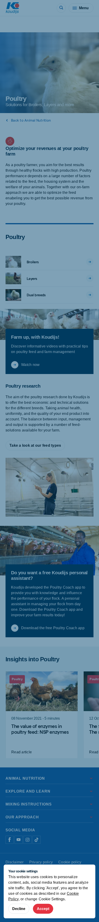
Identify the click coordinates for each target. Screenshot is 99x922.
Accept (43, 909)
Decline (18, 909)
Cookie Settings (52, 899)
